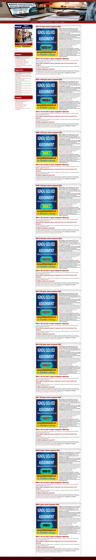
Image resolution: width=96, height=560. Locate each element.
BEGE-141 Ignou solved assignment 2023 (48, 26)
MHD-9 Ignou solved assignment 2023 (47, 504)
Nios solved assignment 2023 (20, 62)
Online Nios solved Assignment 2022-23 (22, 65)
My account (62, 22)
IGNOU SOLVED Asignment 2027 (21, 58)
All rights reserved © (48, 558)
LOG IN (16, 48)
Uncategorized (17, 66)
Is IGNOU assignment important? (45, 69)
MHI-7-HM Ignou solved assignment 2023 (48, 397)
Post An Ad (48, 4)
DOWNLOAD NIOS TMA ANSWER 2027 (46, 22)
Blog (16, 57)
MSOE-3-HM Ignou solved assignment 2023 (49, 132)
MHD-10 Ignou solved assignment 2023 (48, 450)
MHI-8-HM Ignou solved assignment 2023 (48, 344)
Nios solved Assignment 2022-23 (21, 61)
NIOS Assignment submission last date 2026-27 (23, 76)
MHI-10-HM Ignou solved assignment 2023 (49, 238)
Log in (94, 1)
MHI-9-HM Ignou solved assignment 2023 (48, 291)
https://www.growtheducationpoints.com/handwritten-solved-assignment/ (48, 74)
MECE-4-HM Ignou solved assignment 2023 (49, 79)
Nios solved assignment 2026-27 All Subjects (23, 72)
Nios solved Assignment (19, 60)
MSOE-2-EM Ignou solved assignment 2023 (49, 185)
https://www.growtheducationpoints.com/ (66, 47)
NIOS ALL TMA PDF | (34, 22)
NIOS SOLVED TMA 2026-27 (20, 75)
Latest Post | (56, 22)
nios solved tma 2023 (19, 64)
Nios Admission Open (19, 59)
